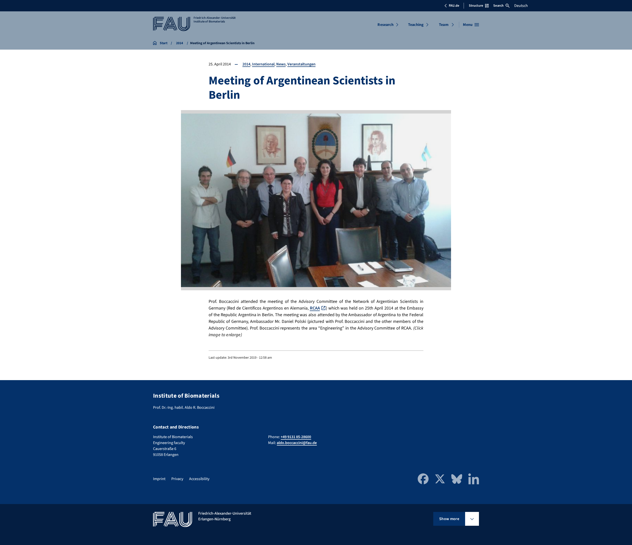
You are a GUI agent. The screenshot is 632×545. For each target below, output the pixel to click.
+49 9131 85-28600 (296, 437)
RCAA (315, 308)
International (263, 64)
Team (444, 24)
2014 (246, 64)
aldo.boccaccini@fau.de (297, 443)
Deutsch (521, 5)
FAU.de (454, 5)
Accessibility (199, 479)
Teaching (416, 24)
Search (498, 5)
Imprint (159, 479)
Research (385, 24)
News (281, 64)
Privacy (177, 479)
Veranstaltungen (301, 64)
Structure (476, 5)
